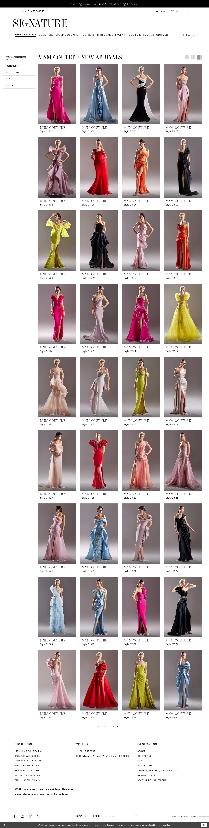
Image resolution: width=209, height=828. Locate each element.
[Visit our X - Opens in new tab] (38, 816)
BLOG (140, 760)
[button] (185, 35)
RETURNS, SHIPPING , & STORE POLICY (158, 770)
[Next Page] (117, 727)
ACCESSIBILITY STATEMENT (151, 780)
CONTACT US (144, 756)
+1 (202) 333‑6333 (85, 751)
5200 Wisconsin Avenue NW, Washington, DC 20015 (102, 756)
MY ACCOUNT (144, 765)
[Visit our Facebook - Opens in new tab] (15, 816)
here (169, 825)
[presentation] (57, 94)
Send (135, 816)
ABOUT (141, 751)
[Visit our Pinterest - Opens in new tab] (30, 816)
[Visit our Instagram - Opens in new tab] (22, 816)
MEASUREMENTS (146, 775)
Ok (204, 825)
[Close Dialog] (4, 825)
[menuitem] (33, 11)
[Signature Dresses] (40, 23)
